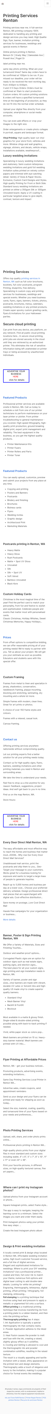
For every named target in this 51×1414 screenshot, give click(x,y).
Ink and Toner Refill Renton (15, 1398)
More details (9, 919)
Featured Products (15, 397)
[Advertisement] (25, 240)
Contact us (10, 739)
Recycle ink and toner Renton (31, 1400)
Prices (7, 637)
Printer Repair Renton (33, 1398)
